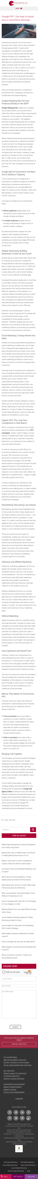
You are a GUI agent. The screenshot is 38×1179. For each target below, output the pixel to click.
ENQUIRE (31, 1176)
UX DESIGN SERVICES (12, 1076)
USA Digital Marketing (10, 1162)
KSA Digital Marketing (27, 1162)
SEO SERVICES (9, 1071)
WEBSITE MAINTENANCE (12, 1087)
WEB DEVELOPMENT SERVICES (15, 1060)
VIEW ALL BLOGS (19, 835)
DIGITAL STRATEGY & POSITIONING (16, 1063)
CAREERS (19, 1099)
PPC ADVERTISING (10, 1057)
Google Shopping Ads (10, 108)
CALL (6, 1176)
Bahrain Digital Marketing (16, 1171)
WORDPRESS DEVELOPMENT (14, 1084)
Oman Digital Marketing (10, 1165)
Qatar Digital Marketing (28, 1165)
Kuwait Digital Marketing (19, 1168)
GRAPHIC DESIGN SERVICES (14, 1079)
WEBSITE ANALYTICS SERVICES (15, 1073)
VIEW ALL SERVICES (19, 1044)
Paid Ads (12, 820)
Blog (6, 820)
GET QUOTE (18, 1176)
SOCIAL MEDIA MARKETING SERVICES (17, 1065)
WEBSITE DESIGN (10, 1090)
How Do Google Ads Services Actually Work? (18, 941)
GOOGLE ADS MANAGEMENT (14, 1092)
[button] (17, 8)
